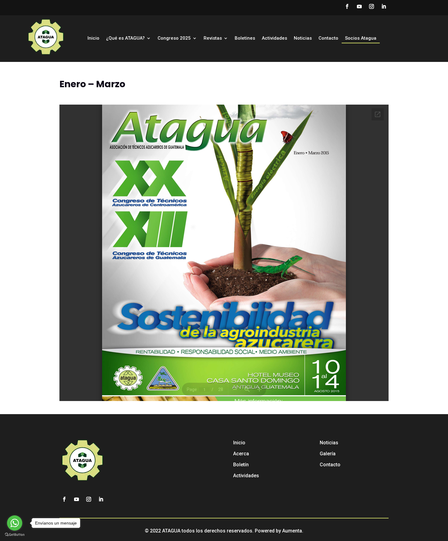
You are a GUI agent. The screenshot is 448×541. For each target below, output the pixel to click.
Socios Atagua (360, 38)
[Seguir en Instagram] (371, 6)
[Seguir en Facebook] (347, 6)
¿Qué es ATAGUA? (125, 38)
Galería (328, 454)
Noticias (303, 38)
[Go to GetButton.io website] (14, 535)
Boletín (241, 465)
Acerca (241, 454)
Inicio (93, 38)
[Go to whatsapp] (14, 523)
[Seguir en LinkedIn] (384, 6)
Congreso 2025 (174, 38)
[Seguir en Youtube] (359, 6)
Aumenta (292, 531)
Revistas (213, 38)
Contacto (328, 38)
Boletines (245, 38)
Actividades (274, 38)
